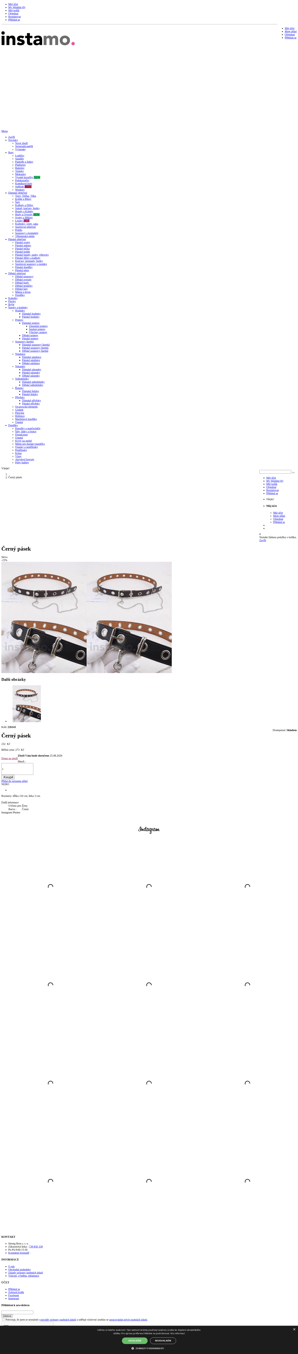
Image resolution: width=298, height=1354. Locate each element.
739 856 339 (36, 1246)
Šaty (17, 202)
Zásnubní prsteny (38, 326)
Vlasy (18, 456)
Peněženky (21, 450)
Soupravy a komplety (26, 233)
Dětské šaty (21, 288)
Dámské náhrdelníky (33, 381)
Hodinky (20, 310)
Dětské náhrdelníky (32, 385)
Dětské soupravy (24, 276)
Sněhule (23, 186)
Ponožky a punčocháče (27, 428)
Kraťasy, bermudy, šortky (29, 261)
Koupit (8, 777)
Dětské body (22, 282)
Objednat (13, 13)
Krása (18, 453)
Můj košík (13, 10)
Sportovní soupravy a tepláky (31, 264)
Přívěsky (20, 397)
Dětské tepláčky (24, 285)
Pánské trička (22, 248)
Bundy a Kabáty (24, 211)
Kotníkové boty (23, 183)
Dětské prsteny (30, 335)
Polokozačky (22, 180)
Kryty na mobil (23, 440)
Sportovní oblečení (25, 226)
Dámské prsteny (31, 323)
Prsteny (19, 319)
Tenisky (19, 171)
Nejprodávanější (24, 146)
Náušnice (20, 354)
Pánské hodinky (30, 316)
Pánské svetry (22, 242)
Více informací (177, 1333)
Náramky (20, 366)
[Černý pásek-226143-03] (26, 721)
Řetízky (19, 388)
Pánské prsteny (30, 338)
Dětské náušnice (31, 363)
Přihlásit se (14, 19)
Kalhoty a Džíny (24, 205)
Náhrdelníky (22, 378)
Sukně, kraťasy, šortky (27, 208)
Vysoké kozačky (27, 177)
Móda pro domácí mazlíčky (30, 443)
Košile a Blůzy (23, 199)
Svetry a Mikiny (24, 217)
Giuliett (19, 409)
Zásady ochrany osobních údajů (25, 1272)
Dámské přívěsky (31, 400)
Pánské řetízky (30, 394)
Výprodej (20, 149)
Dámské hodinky (31, 313)
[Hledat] (293, 472)
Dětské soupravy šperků (35, 350)
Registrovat (14, 16)
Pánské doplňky (24, 267)
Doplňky (20, 295)
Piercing (19, 412)
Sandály (19, 158)
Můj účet (13, 4)
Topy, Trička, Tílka (25, 195)
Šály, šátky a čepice (25, 431)
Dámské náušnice (31, 357)
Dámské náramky (31, 369)
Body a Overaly (27, 214)
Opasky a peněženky (26, 447)
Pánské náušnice (31, 360)
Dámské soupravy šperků (36, 344)
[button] (149, 1348)
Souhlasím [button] (134, 1340)
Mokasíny (20, 174)
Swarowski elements (26, 406)
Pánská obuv (22, 270)
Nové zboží (21, 143)
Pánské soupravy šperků (35, 347)
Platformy (20, 164)
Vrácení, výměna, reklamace (23, 1275)
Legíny (22, 220)
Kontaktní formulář (18, 1252)
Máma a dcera (23, 292)
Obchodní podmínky (19, 1269)
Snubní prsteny (37, 329)
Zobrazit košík (16, 1292)
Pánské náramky (31, 372)
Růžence (20, 416)
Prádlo (18, 230)
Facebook (13, 1295)
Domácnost (21, 434)
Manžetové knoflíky (26, 419)
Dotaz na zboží (9, 758)
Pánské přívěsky (31, 403)
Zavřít (11, 137)
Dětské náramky (31, 375)
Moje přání (291, 31)
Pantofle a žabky (24, 161)
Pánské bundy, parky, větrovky (32, 254)
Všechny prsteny (38, 332)
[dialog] (149, 1340)
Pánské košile (22, 251)
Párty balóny (22, 462)
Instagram (13, 1298)
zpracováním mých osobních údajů (128, 1319)
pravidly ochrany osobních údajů (58, 1319)
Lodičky (19, 155)
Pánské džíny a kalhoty (27, 257)
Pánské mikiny (23, 245)
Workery (20, 189)
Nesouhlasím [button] (163, 1340)
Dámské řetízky (30, 391)
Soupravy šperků (24, 341)
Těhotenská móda (24, 236)
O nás (11, 1266)
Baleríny (19, 168)
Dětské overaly (23, 279)
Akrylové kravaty (24, 459)
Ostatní (19, 422)
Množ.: (22, 761)
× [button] (294, 1329)
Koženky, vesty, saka (26, 223)
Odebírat (7, 1316)
